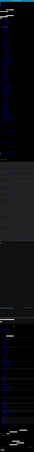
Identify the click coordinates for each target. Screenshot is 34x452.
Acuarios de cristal (5, 113)
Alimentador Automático (6, 115)
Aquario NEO (5, 70)
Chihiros (4, 78)
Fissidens (5, 23)
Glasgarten (7, 48)
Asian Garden (7, 56)
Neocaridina (7, 64)
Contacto (3, 332)
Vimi (4, 72)
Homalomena (7, 32)
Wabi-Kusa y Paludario (6, 105)
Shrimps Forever (8, 49)
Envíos (3, 328)
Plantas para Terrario (5, 30)
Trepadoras (5, 41)
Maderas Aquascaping (7, 91)
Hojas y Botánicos (5, 76)
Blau (4, 81)
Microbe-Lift (5, 402)
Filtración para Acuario (6, 82)
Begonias (5, 42)
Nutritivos (5, 94)
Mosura (6, 58)
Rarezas (4, 28)
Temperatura (4, 110)
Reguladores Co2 (6, 108)
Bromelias (5, 38)
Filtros (4, 83)
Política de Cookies (5, 331)
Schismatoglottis (7, 352)
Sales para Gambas (6, 59)
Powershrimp (7, 57)
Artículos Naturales (5, 89)
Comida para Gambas (6, 362)
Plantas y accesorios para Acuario (6, 307)
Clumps (6, 22)
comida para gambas (11, 308)
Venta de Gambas (6, 63)
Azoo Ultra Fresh (6, 102)
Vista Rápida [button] (2, 155)
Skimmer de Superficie (7, 88)
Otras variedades (6, 44)
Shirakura (6, 50)
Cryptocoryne (5, 26)
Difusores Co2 (5, 107)
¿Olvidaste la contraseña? (5, 435)
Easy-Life (5, 69)
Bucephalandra (6, 21)
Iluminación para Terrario (7, 117)
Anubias (4, 25)
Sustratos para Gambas (7, 61)
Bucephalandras (26, 307)
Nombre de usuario (6, 441)
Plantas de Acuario (6, 20)
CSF (6, 47)
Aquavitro (5, 67)
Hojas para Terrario (6, 121)
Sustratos (3, 92)
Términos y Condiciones (6, 329)
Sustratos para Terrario (7, 118)
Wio (5, 97)
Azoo (4, 377)
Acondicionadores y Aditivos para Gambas (10, 60)
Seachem (5, 66)
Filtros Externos (8, 84)
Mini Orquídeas (6, 39)
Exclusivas (5, 31)
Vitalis (4, 104)
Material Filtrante (6, 86)
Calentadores (5, 111)
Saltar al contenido (3, 2)
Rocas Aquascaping (7, 90)
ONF (4, 80)
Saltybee (6, 52)
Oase (6, 98)
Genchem (6, 53)
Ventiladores (5, 112)
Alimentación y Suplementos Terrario (9, 119)
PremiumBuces (6, 73)
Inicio (1, 7)
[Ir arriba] (0, 325)
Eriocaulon (5, 27)
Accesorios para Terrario (6, 116)
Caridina (6, 65)
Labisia (6, 33)
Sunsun (4, 79)
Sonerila (6, 353)
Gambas (3, 45)
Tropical (4, 101)
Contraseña (5, 431)
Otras (6, 37)
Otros (3, 122)
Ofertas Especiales (5, 123)
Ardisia (6, 35)
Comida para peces (5, 100)
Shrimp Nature (7, 55)
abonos (5, 308)
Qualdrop (6, 51)
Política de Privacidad (5, 330)
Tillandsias (5, 358)
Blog (2, 419)
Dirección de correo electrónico (8, 442)
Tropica (4, 71)
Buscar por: (4, 15)
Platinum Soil (7, 95)
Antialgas (3, 378)
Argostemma (7, 34)
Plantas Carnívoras (6, 43)
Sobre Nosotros (4, 327)
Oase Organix (5, 103)
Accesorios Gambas (7, 62)
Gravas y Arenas (6, 93)
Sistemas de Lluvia (6, 120)
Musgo (4, 24)
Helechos (5, 40)
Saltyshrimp (5, 74)
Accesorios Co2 (6, 109)
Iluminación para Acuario (6, 77)
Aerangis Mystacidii (3, 159)
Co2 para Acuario (5, 106)
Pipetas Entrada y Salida (7, 87)
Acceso (8, 433)
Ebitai (6, 54)
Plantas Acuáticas (5, 19)
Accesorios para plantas (7, 29)
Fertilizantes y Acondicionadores (6, 369)
